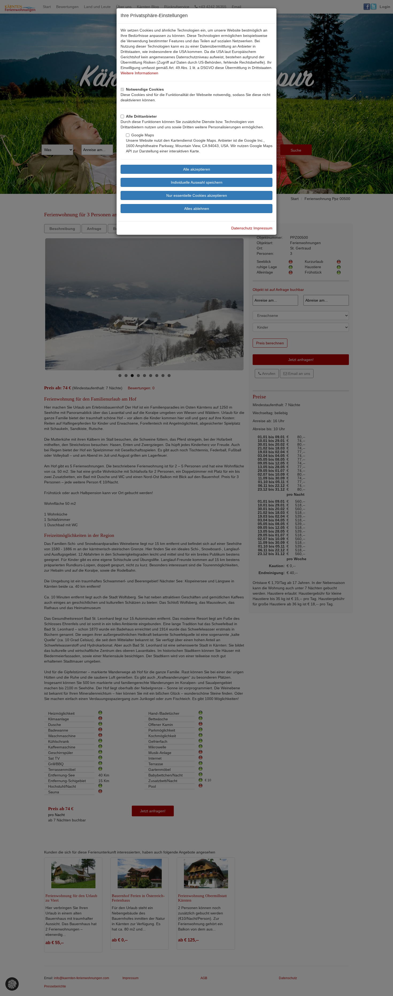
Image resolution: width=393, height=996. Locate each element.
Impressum (262, 228)
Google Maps (142, 135)
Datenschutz (241, 228)
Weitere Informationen (139, 73)
